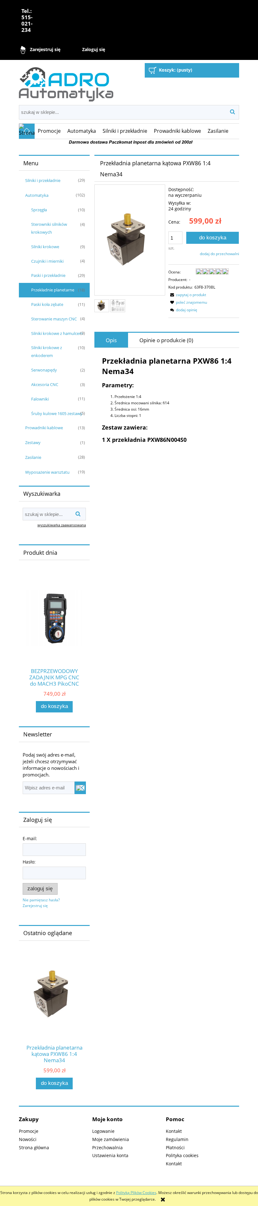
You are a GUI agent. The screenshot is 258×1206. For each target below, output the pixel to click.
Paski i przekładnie (48, 275)
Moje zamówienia (110, 1139)
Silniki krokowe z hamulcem (57, 333)
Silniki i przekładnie (42, 180)
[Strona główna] (66, 82)
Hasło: (29, 862)
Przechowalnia (107, 1147)
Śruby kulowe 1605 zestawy (56, 413)
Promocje (28, 1131)
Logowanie (103, 1131)
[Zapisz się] (80, 788)
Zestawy (33, 442)
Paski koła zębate (47, 304)
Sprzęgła (39, 210)
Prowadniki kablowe (44, 427)
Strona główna (34, 1147)
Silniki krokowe (45, 246)
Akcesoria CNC (44, 384)
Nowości (27, 1139)
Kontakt (174, 1131)
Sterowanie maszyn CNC (54, 319)
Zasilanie (33, 457)
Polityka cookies (182, 1155)
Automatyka (36, 195)
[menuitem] (49, 131)
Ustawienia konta (110, 1155)
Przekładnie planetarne (52, 290)
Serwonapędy (44, 370)
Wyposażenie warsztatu (47, 472)
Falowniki (40, 399)
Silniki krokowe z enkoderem (46, 351)
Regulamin (177, 1139)
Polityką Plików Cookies (136, 1192)
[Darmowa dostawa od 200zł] (129, 141)
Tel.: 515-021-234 (26, 20)
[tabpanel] (167, 399)
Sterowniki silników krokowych (49, 228)
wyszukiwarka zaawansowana (61, 525)
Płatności (175, 1147)
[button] (187, 294)
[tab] (111, 340)
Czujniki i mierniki (47, 261)
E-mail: (30, 838)
